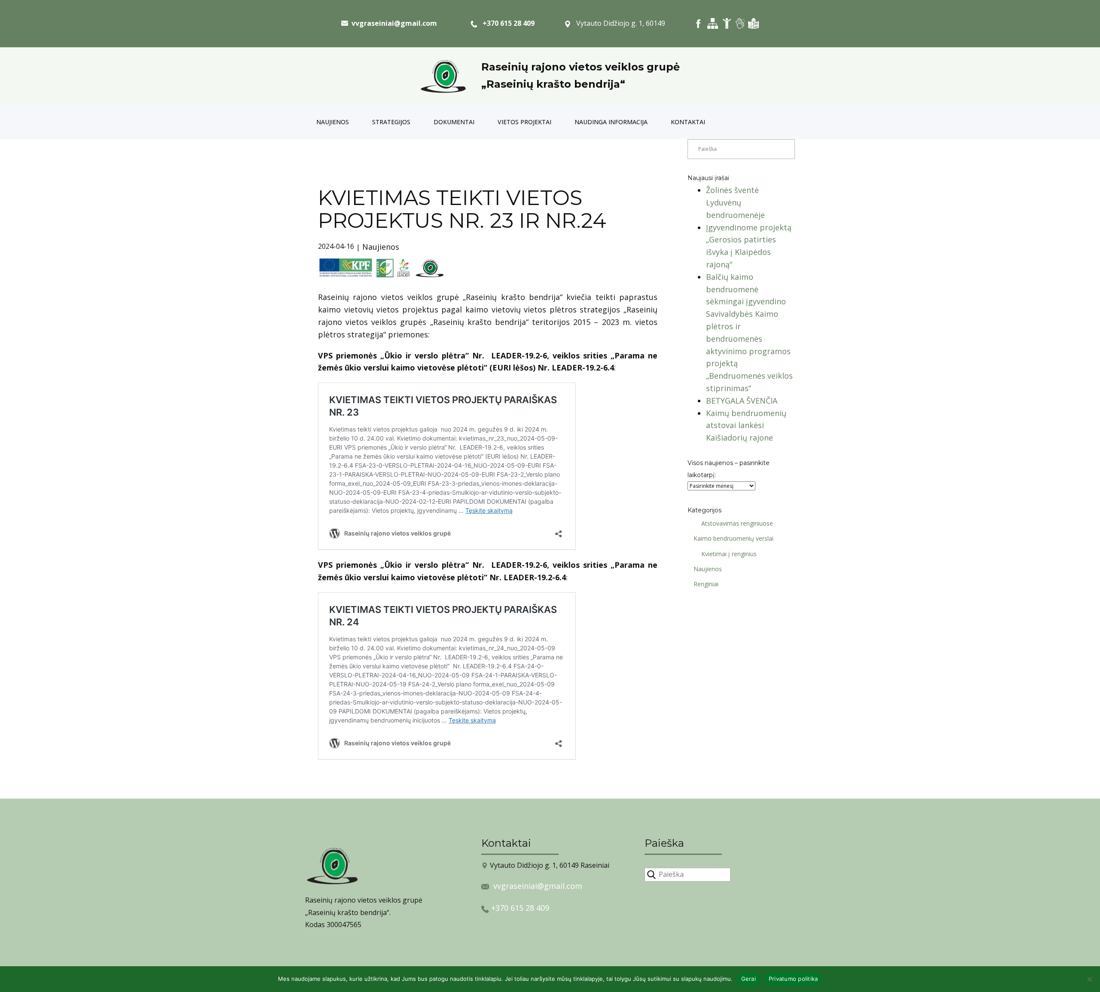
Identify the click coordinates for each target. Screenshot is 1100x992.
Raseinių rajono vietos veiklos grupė (580, 67)
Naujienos (332, 122)
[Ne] (1089, 979)
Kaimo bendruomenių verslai (733, 538)
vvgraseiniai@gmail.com (537, 886)
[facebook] (698, 23)
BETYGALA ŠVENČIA (741, 400)
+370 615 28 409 (506, 23)
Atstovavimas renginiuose (737, 523)
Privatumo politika (793, 978)
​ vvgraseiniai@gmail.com (392, 23)
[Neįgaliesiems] (726, 23)
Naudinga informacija (611, 122)
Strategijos (391, 122)
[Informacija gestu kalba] (740, 23)
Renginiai (706, 584)
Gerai (748, 978)
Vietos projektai (524, 122)
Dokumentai (454, 122)
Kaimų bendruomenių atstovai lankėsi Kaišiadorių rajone (746, 425)
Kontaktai (688, 122)
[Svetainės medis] (712, 23)
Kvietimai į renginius (729, 554)
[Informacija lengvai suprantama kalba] (753, 23)
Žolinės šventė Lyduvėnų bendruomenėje (735, 202)
